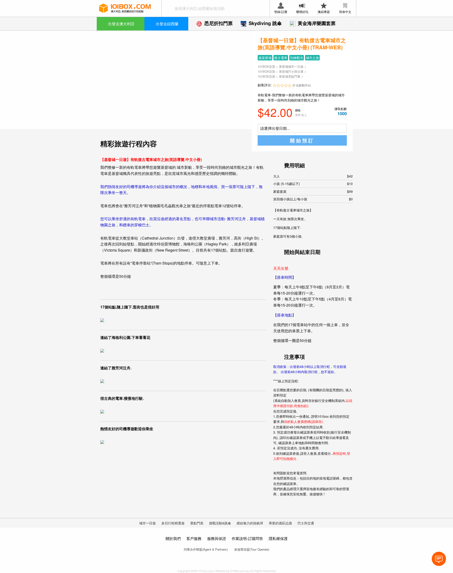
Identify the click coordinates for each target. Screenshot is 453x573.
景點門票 (196, 523)
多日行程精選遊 (173, 523)
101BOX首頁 (266, 66)
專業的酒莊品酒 (280, 523)
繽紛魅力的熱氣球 (250, 523)
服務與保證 (216, 538)
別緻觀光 (296, 57)
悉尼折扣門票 (218, 23)
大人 (313, 176)
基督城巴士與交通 (291, 71)
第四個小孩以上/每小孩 (313, 199)
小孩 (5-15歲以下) (313, 183)
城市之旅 (312, 57)
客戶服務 (193, 538)
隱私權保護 (278, 538)
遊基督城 (265, 57)
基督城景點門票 (289, 76)
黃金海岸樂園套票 (317, 23)
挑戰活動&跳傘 (220, 523)
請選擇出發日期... (274, 128)
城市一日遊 (147, 523)
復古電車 (280, 57)
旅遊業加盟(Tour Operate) (251, 549)
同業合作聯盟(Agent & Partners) (206, 549)
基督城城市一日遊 (291, 66)
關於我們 (173, 538)
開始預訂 (302, 140)
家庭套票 (313, 191)
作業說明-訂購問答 (247, 538)
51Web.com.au (239, 571)
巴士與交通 (306, 523)
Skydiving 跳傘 (265, 23)
